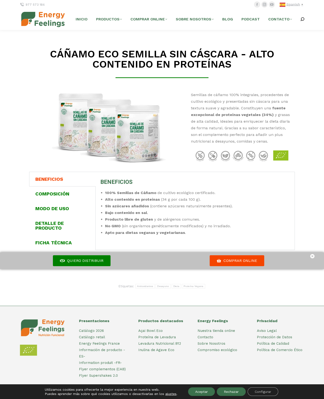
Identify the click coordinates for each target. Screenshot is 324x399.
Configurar (263, 392)
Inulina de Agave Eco (156, 350)
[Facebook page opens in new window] (257, 4)
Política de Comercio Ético (279, 350)
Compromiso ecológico (217, 350)
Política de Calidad (273, 343)
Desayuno (163, 286)
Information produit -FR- (100, 363)
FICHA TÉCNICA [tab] (53, 243)
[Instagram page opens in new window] (264, 4)
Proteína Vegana (194, 286)
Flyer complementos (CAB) (102, 369)
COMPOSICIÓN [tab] (52, 194)
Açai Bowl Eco (150, 331)
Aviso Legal (267, 331)
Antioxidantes (145, 286)
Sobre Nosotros (211, 343)
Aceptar (201, 392)
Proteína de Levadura (157, 337)
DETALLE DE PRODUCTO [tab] (49, 225)
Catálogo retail (92, 337)
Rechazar (231, 392)
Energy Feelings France (99, 343)
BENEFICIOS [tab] (49, 179)
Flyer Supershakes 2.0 (98, 375)
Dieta (176, 286)
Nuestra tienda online (216, 331)
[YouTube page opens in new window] (272, 4)
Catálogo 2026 (91, 331)
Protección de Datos (274, 337)
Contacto (205, 337)
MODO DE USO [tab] (52, 208)
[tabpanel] (195, 206)
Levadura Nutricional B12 (159, 343)
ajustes (170, 394)
